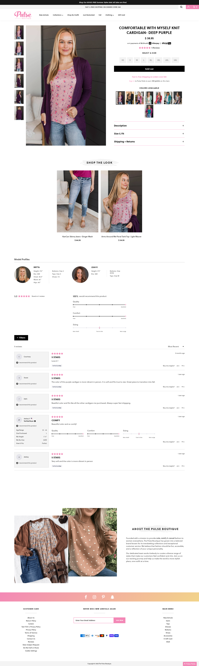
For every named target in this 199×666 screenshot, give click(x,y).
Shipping (31, 635)
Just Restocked (89, 15)
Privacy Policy (31, 629)
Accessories (168, 635)
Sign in (132, 81)
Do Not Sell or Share (31, 647)
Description (120, 125)
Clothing (108, 15)
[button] (149, 48)
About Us (31, 617)
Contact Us (31, 639)
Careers (31, 623)
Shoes (168, 633)
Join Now (119, 620)
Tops (168, 623)
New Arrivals (44, 15)
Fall (100, 15)
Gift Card (121, 15)
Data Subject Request (31, 645)
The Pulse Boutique (105, 664)
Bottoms (168, 629)
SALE (168, 641)
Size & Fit (119, 133)
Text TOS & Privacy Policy (31, 627)
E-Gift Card (168, 639)
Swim (168, 621)
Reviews (31, 641)
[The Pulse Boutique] (23, 15)
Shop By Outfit (73, 15)
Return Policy (31, 621)
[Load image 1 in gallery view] (66, 85)
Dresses (168, 627)
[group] (66, 85)
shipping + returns (124, 141)
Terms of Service (31, 633)
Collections (57, 15)
